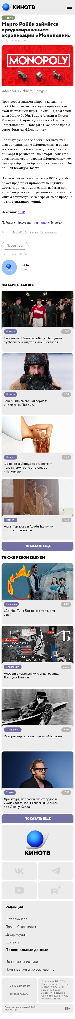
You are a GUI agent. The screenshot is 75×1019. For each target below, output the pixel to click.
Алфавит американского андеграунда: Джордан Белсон (31, 675)
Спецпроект (12, 666)
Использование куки (21, 962)
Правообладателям (20, 927)
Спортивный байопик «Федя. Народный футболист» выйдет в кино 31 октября (33, 340)
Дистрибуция (16, 934)
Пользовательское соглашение (29, 969)
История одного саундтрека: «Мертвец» (33, 736)
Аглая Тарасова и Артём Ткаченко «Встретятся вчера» (28, 528)
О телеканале (16, 919)
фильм (34, 232)
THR (21, 212)
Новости (8, 17)
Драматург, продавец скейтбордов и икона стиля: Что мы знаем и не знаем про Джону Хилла (31, 803)
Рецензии (11, 604)
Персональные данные (26, 950)
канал (43, 222)
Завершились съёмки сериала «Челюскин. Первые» (26, 403)
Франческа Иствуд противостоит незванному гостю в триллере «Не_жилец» (28, 467)
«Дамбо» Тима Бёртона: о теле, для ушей (29, 613)
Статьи (10, 792)
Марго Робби (20, 232)
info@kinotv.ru (19, 994)
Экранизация (48, 232)
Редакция (14, 907)
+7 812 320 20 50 (19, 986)
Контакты (12, 942)
